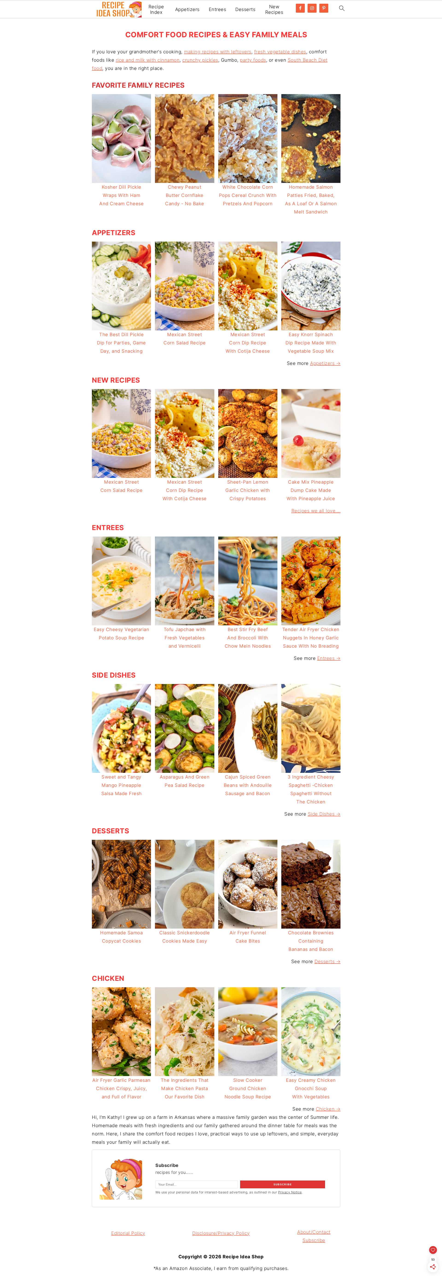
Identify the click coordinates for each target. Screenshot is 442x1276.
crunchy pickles (200, 60)
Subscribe (313, 1240)
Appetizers (187, 9)
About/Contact (314, 1232)
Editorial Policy (128, 1233)
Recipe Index (156, 9)
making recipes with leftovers (217, 52)
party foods (253, 60)
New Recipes (274, 9)
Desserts (245, 9)
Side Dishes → (324, 814)
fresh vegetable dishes (280, 52)
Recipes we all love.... (316, 511)
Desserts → (327, 961)
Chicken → (328, 1109)
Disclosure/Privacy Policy (221, 1233)
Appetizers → (325, 363)
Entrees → (329, 658)
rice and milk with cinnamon (148, 60)
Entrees (217, 9)
